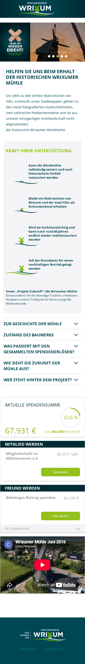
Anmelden (60, 472)
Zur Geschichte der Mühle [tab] (33, 323)
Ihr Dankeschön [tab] (17, 528)
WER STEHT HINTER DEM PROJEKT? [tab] (38, 379)
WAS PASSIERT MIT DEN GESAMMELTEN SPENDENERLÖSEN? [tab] (39, 348)
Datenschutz (55, 649)
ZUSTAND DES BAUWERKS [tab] (29, 335)
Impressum (28, 649)
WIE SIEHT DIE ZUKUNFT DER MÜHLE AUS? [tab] (32, 365)
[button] (49, 56)
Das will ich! (60, 516)
